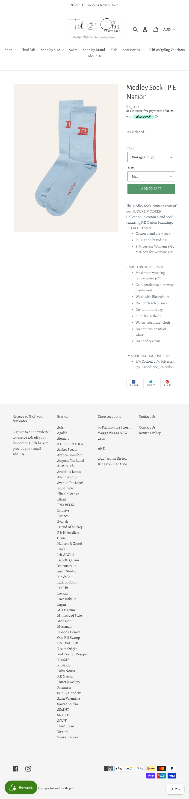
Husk (61, 549)
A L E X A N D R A (70, 444)
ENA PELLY (65, 504)
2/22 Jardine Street (112, 458)
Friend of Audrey (70, 527)
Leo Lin (62, 587)
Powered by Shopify (62, 788)
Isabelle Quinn (68, 560)
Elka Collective (68, 493)
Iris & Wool (65, 554)
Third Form (65, 726)
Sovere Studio (67, 704)
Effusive (63, 510)
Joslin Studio (66, 571)
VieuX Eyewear (68, 737)
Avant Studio (67, 477)
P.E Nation (65, 676)
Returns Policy (150, 432)
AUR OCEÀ (65, 466)
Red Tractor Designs (72, 654)
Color (131, 148)
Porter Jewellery (68, 681)
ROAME (63, 659)
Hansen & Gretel (69, 543)
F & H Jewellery (68, 532)
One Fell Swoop (68, 637)
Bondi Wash (66, 488)
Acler (61, 427)
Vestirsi (62, 731)
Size (130, 167)
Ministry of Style (69, 615)
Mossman (64, 626)
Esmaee (62, 515)
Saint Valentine (68, 698)
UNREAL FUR (67, 643)
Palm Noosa (66, 670)
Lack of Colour (68, 582)
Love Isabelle (66, 598)
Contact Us (147, 427)
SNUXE (63, 715)
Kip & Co (64, 576)
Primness (64, 687)
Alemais (63, 438)
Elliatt (61, 499)
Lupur (61, 604)
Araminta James (69, 471)
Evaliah (62, 521)
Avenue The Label (70, 482)
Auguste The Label (70, 460)
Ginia (61, 538)
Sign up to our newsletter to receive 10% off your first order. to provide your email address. (31, 443)
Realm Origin (67, 648)
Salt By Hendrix (69, 692)
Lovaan (62, 593)
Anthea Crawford (70, 455)
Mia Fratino (66, 610)
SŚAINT (63, 709)
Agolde (62, 432)
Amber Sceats (67, 449)
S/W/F (62, 720)
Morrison (64, 621)
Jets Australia (66, 565)
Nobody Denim (68, 632)
